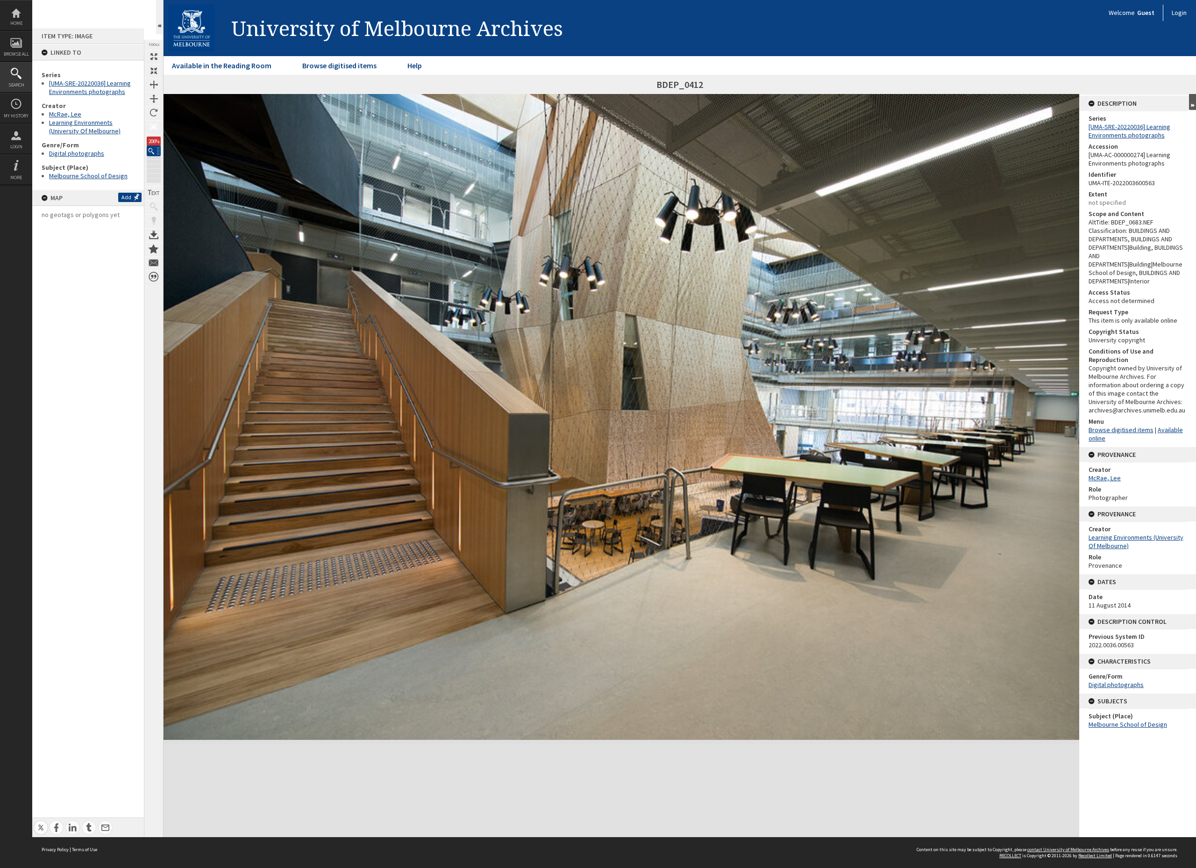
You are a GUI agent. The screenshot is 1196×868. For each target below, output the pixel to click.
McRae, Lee (65, 114)
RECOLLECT (1010, 856)
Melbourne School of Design (88, 176)
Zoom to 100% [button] (153, 127)
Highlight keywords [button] (153, 221)
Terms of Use (84, 849)
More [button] (16, 177)
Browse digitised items (339, 65)
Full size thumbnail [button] (153, 57)
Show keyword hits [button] (153, 207)
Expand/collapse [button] (1192, 102)
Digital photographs (76, 153)
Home (16, 23)
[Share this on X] (41, 822)
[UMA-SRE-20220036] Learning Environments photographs (90, 87)
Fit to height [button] (153, 99)
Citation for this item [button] (153, 277)
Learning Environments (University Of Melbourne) (85, 126)
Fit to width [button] (153, 85)
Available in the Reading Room (221, 65)
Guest (1145, 12)
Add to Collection (153, 249)
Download (153, 235)
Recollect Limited (1095, 856)
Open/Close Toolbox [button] (159, 17)
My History (16, 116)
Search (16, 85)
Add (126, 197)
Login (16, 147)
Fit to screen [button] (153, 71)
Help (414, 65)
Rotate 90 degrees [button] (153, 113)
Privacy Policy (55, 849)
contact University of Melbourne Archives (1068, 849)
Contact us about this (153, 263)
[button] (154, 150)
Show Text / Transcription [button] (153, 193)
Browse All (16, 54)
